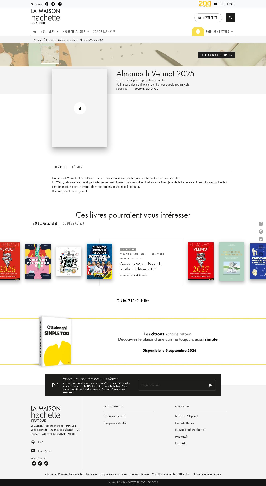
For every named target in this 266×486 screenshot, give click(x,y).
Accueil (37, 39)
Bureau (49, 39)
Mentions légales (139, 474)
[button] (208, 17)
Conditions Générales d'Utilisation (170, 474)
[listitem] (46, 4)
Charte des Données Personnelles (64, 474)
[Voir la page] (133, 343)
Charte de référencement (206, 474)
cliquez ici (67, 391)
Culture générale (66, 39)
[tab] (35, 31)
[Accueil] (46, 16)
